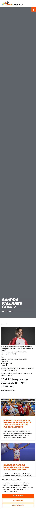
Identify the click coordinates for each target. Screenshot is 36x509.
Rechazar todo (18, 505)
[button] (33, 4)
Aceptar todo (18, 495)
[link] (33, 9)
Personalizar (18, 500)
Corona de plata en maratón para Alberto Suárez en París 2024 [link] (16, 467)
